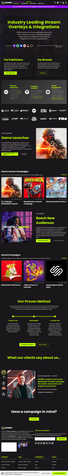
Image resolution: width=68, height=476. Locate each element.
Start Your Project (22, 464)
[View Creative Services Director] (3, 378)
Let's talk (34, 419)
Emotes (3, 467)
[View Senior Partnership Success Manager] (3, 372)
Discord (37, 467)
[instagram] (41, 443)
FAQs (53, 467)
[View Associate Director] (3, 394)
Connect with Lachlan (45, 392)
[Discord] (52, 443)
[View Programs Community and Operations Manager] (3, 389)
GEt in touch (43, 344)
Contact (54, 464)
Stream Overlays (19, 2)
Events (37, 461)
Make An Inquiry (22, 467)
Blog (36, 464)
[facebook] (36, 443)
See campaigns (10, 73)
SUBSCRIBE (62, 439)
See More (64, 258)
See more (64, 174)
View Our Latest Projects (24, 461)
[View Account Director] (3, 383)
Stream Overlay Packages (8, 461)
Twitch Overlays (5, 464)
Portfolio (33, 3)
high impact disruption (57, 99)
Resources (25, 3)
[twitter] (38, 443)
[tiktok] (50, 443)
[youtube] (44, 443)
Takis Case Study (43, 240)
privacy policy (18, 474)
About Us (41, 3)
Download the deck (27, 344)
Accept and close (59, 473)
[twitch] (47, 443)
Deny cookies (46, 473)
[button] (55, 3)
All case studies (24, 154)
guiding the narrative (57, 97)
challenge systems (38, 97)
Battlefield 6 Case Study (8, 154)
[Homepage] (6, 2)
